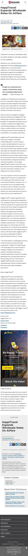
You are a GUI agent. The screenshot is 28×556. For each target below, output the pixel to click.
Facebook (4, 325)
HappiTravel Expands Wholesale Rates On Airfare (14, 493)
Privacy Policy (20, 544)
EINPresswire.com (20, 65)
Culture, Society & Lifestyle (15, 455)
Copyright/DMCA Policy (8, 544)
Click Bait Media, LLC (6, 22)
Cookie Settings (14, 546)
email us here (5, 320)
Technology (10, 457)
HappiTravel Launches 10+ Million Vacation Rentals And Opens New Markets (15, 498)
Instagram (4, 327)
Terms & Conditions (13, 542)
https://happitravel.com (8, 312)
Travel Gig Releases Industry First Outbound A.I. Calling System (14, 502)
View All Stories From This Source (14, 505)
